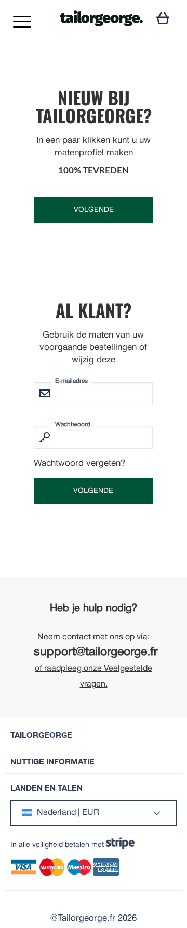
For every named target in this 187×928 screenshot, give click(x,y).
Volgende (94, 210)
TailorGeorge (41, 735)
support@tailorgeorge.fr (96, 652)
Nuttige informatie (52, 761)
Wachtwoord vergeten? (79, 463)
